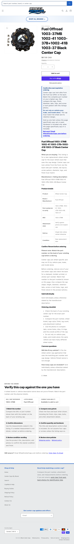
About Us (7, 505)
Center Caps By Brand (12, 476)
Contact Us (8, 501)
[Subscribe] (51, 515)
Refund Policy (9, 496)
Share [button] (45, 375)
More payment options (55, 82)
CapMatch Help (9, 484)
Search (7, 480)
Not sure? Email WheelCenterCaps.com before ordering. (54, 133)
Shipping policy (44, 440)
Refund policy (57, 440)
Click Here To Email (56, 453)
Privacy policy (45, 538)
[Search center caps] (69, 3)
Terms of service (55, 538)
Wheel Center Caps (26, 538)
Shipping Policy (9, 492)
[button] (3, 11)
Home (6, 472)
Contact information (64, 539)
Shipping (44, 60)
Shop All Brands (36, 19)
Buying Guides (9, 488)
